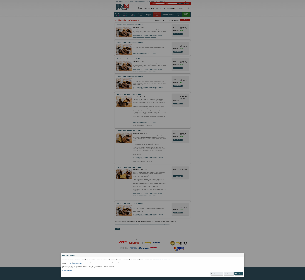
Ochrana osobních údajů (67, 270)
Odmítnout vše (229, 273)
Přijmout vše (238, 273)
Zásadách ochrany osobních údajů (163, 259)
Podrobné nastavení (216, 273)
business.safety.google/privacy (76, 263)
